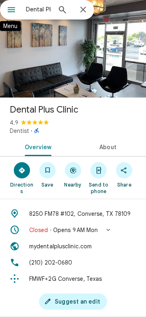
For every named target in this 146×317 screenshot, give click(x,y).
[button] (73, 230)
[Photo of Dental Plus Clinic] (73, 49)
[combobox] (38, 9)
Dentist (19, 131)
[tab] (37, 146)
